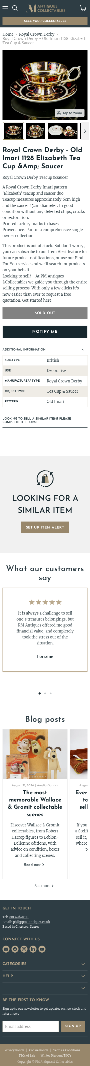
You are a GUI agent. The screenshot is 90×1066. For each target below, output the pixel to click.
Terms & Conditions (66, 1050)
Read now (33, 865)
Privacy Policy (14, 1050)
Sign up (73, 1026)
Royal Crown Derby (36, 34)
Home (8, 34)
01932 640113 (18, 917)
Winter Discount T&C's (56, 1055)
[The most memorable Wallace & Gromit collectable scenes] (35, 754)
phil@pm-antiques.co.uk (31, 922)
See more (42, 886)
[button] (13, 130)
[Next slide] (85, 131)
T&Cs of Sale (27, 1055)
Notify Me (45, 332)
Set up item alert (45, 528)
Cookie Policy (38, 1050)
